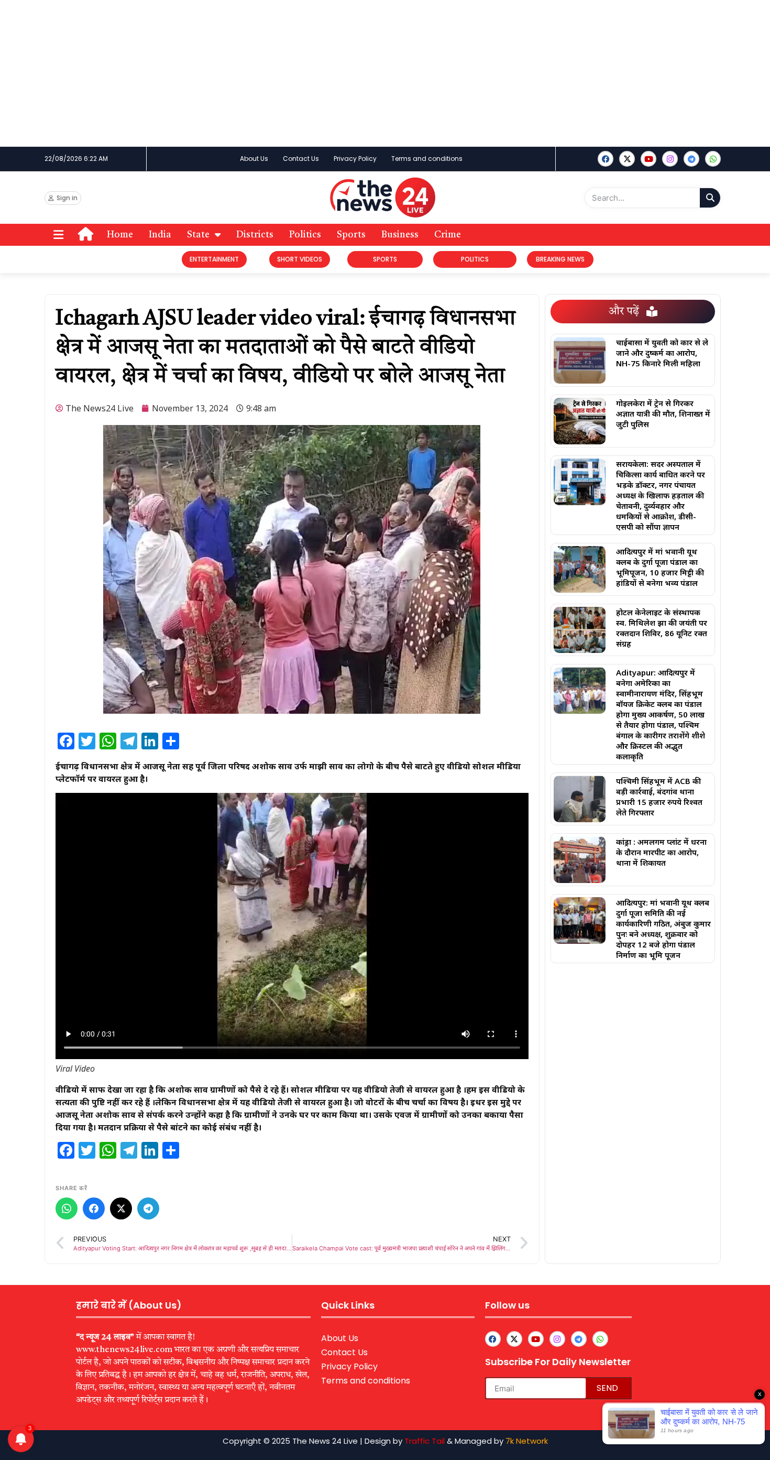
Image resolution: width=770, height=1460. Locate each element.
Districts (254, 234)
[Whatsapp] (713, 159)
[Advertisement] (314, 73)
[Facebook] (605, 159)
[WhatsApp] (67, 1208)
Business (400, 234)
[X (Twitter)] (121, 1208)
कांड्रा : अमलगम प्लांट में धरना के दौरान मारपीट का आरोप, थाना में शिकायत (661, 852)
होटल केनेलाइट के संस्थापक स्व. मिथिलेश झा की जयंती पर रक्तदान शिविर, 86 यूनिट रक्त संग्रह (661, 628)
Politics (305, 234)
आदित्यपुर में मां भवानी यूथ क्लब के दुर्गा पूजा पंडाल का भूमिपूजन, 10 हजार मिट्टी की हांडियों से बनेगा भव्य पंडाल (660, 567)
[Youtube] (648, 159)
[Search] (710, 198)
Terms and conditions (427, 158)
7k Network (526, 1440)
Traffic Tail (424, 1440)
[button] (58, 235)
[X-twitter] (627, 159)
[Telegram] (148, 1208)
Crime (447, 234)
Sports (351, 234)
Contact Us (301, 158)
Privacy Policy (355, 158)
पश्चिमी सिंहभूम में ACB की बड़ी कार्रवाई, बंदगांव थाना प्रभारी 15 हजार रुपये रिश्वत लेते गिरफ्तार (659, 797)
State (198, 234)
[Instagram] (670, 159)
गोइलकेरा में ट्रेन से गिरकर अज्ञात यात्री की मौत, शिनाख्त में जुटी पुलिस (663, 413)
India (160, 234)
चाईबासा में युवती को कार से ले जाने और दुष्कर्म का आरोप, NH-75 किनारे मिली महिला (662, 352)
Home (120, 234)
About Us (254, 158)
